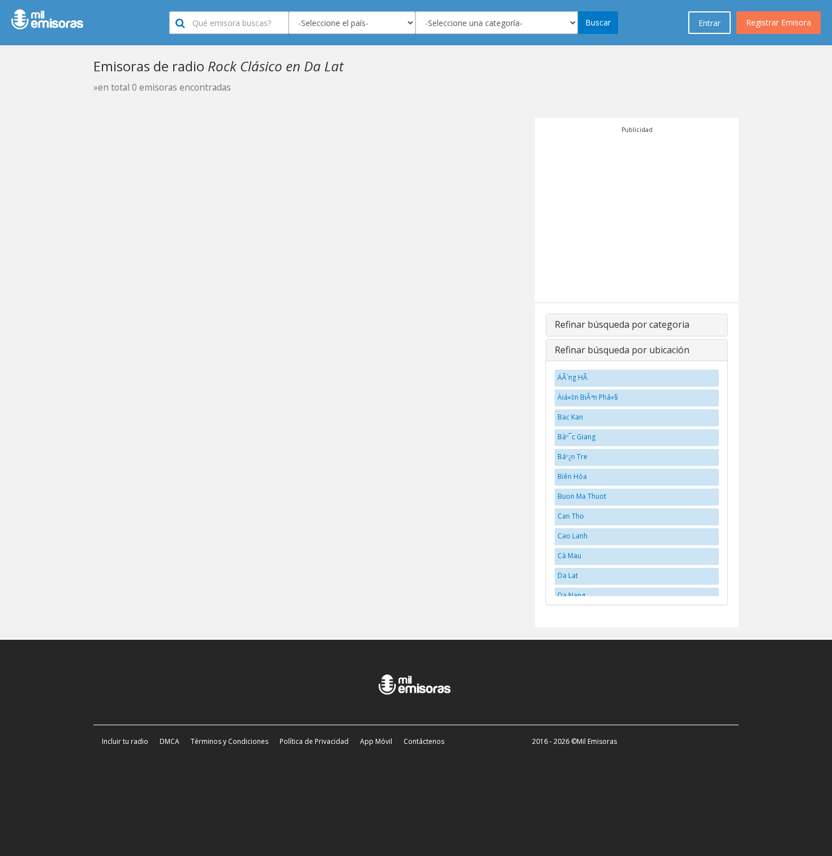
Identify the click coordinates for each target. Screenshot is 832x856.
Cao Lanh (572, 536)
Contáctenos (424, 741)
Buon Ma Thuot (581, 496)
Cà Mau (569, 555)
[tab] (636, 325)
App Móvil (376, 741)
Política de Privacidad (314, 741)
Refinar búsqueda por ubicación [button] (622, 350)
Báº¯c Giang (576, 437)
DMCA (169, 741)
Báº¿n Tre (572, 456)
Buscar (598, 22)
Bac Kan (570, 417)
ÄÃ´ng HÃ (573, 377)
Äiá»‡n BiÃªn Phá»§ (587, 397)
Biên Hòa (572, 476)
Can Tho (570, 516)
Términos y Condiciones (229, 741)
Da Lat (567, 575)
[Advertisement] (637, 214)
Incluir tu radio (125, 741)
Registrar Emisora (778, 22)
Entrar (709, 23)
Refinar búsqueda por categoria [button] (622, 324)
